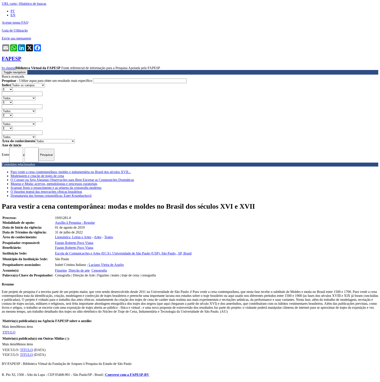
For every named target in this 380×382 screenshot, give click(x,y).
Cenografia (99, 270)
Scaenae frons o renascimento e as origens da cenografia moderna (56, 188)
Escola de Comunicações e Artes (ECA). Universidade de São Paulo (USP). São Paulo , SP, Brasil (123, 253)
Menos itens (24, 326)
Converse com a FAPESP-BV (127, 375)
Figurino (61, 270)
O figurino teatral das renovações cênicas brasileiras (46, 192)
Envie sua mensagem (16, 38)
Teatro (108, 237)
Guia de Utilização (15, 30)
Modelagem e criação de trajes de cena (37, 176)
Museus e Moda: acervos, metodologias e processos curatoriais (54, 184)
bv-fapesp (8, 68)
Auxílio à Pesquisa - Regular (75, 222)
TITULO (8, 332)
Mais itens (9, 326)
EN (13, 15)
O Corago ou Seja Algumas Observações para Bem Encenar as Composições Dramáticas (72, 180)
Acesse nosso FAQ (15, 22)
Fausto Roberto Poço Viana (74, 243)
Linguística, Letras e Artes (73, 237)
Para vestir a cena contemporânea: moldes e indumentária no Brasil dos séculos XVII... (71, 172)
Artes (97, 237)
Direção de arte (79, 270)
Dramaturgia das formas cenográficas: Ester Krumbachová (51, 195)
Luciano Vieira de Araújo (106, 265)
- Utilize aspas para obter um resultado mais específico (47, 80)
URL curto (9, 3)
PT (13, 11)
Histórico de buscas (32, 3)
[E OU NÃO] (7, 89)
